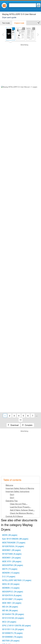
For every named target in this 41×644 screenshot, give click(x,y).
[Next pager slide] (38, 34)
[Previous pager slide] (3, 34)
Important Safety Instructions (17, 491)
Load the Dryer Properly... (20, 506)
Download (14, 425)
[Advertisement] (20, 64)
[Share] (38, 23)
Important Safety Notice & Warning (20, 488)
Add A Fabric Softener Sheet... (22, 510)
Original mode (19, 23)
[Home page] (4, 5)
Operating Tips (12, 500)
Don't (12, 494)
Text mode (6, 23)
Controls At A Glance (14, 516)
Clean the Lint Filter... (18, 503)
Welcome (9, 485)
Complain (28, 425)
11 (21, 419)
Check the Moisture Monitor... (22, 513)
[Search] (38, 5)
